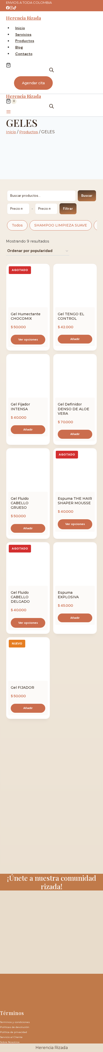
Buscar (86, 196)
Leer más (28, 339)
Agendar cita (33, 83)
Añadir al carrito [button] (75, 339)
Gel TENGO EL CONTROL (71, 316)
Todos (17, 225)
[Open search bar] (51, 70)
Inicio (20, 28)
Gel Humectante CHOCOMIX (25, 316)
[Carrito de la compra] (8, 65)
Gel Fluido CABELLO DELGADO (20, 597)
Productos (24, 41)
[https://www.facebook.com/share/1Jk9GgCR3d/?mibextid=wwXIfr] (8, 8)
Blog (19, 47)
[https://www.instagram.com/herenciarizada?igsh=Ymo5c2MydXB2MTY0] (11, 8)
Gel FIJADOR (22, 687)
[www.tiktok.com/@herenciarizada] (14, 8)
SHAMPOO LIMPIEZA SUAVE (60, 225)
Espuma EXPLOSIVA (68, 594)
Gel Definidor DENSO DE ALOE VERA (73, 409)
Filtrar (68, 208)
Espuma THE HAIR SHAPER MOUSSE (75, 500)
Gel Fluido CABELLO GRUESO (20, 503)
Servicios (23, 34)
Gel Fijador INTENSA (20, 406)
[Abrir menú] (8, 112)
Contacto (23, 54)
